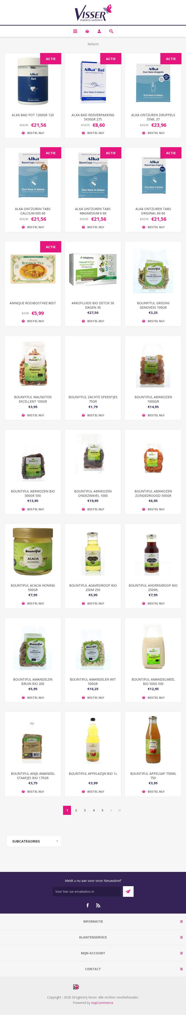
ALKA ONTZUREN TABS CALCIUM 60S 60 (33, 211)
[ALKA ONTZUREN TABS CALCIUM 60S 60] (33, 175)
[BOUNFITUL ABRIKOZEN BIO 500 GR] (33, 458)
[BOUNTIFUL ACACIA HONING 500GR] (33, 552)
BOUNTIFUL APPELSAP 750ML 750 (153, 775)
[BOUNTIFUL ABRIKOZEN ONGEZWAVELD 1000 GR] (93, 458)
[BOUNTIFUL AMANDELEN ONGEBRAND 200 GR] (33, 646)
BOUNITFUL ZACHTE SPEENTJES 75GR (93, 399)
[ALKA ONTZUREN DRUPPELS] (153, 81)
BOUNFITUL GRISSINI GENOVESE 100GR (153, 305)
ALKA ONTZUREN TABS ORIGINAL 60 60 (153, 211)
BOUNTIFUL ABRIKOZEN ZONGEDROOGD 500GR (153, 493)
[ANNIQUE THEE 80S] (33, 269)
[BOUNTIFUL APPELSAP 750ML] (153, 740)
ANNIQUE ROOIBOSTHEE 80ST (33, 303)
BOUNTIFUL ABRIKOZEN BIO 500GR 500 (33, 493)
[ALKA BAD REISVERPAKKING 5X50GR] (93, 81)
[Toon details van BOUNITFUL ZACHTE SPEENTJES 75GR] (93, 364)
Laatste (119, 810)
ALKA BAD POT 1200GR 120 (33, 115)
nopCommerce (102, 1003)
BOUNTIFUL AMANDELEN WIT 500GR (93, 681)
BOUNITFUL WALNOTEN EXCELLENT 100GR (32, 399)
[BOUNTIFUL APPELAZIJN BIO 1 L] (93, 740)
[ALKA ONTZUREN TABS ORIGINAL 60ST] (153, 175)
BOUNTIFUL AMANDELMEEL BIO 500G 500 (153, 681)
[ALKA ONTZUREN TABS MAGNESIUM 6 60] (93, 175)
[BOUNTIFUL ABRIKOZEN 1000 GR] (153, 364)
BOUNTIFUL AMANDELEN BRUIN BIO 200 (32, 681)
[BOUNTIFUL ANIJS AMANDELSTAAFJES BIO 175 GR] (33, 740)
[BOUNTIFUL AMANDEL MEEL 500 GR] (153, 646)
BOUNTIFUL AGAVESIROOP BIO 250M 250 (93, 587)
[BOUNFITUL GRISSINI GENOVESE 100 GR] (153, 269)
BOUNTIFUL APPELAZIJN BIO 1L (93, 773)
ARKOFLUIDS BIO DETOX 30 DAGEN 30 (93, 305)
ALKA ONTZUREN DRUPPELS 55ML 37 (153, 117)
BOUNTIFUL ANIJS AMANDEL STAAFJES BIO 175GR (33, 775)
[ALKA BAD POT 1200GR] (33, 81)
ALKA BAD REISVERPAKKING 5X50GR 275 (93, 117)
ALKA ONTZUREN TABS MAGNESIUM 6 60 (93, 211)
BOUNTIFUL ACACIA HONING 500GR (33, 587)
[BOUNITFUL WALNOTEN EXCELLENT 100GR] (33, 364)
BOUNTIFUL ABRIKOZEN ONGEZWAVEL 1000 (93, 493)
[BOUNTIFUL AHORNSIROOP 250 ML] (153, 552)
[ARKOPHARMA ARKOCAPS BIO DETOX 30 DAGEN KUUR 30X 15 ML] (93, 269)
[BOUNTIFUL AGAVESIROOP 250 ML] (93, 552)
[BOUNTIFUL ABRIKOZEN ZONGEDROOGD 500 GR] (153, 458)
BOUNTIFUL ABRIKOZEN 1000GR (153, 399)
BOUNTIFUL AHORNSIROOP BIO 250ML (153, 587)
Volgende (111, 810)
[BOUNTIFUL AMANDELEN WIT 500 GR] (93, 646)
